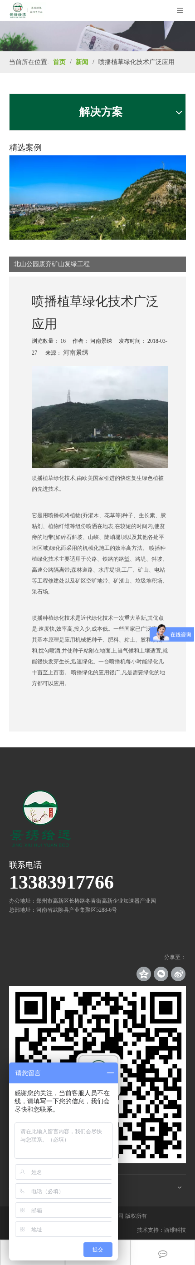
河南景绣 (75, 352)
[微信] (161, 974)
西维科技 (175, 1230)
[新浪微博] (178, 974)
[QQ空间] (143, 974)
